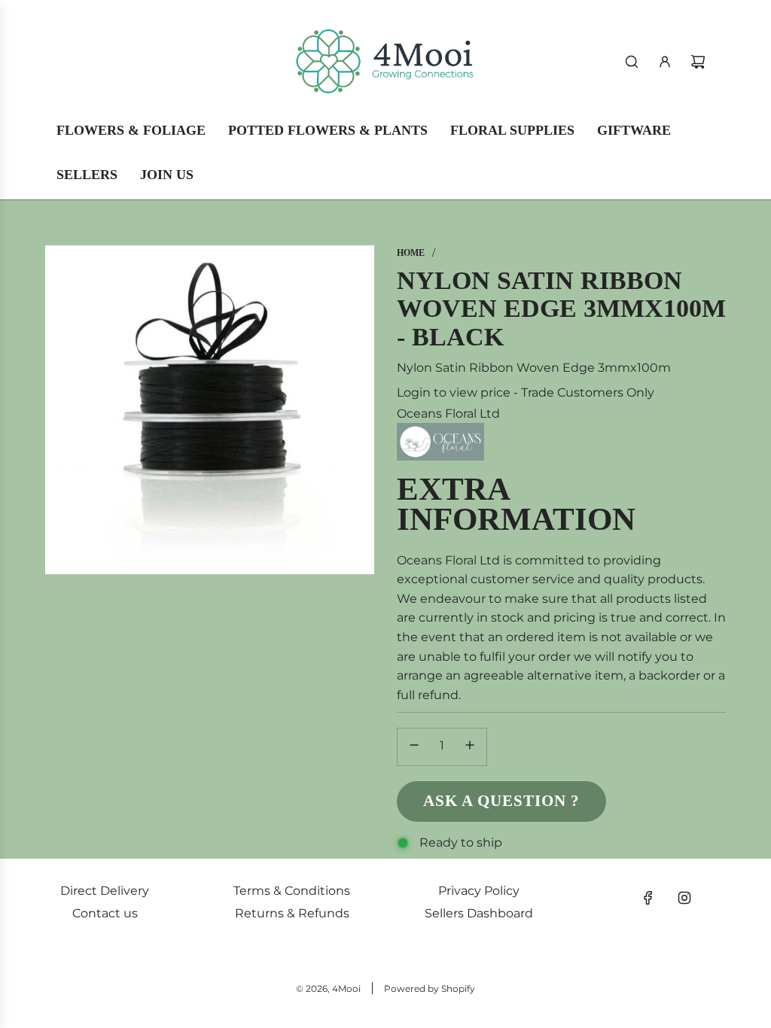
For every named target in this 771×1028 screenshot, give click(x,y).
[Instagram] (684, 897)
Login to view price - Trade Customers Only (525, 392)
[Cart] (698, 61)
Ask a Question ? (501, 801)
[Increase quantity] (469, 746)
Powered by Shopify (429, 988)
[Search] (631, 61)
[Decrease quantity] (414, 746)
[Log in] (664, 61)
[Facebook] (648, 897)
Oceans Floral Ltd (448, 413)
